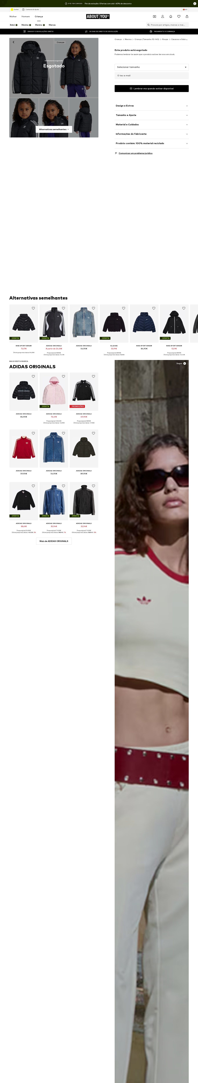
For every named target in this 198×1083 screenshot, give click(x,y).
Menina (128, 39)
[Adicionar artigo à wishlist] (33, 308)
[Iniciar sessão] (162, 16)
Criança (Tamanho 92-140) (147, 39)
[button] (152, 67)
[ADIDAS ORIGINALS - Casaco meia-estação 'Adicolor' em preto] (23, 117)
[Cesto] (187, 16)
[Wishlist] (179, 16)
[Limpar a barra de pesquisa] (186, 25)
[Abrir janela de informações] (194, 3)
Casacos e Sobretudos (181, 39)
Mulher (13, 16)
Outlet (16, 9)
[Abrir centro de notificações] (170, 16)
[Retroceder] (13, 42)
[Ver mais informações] (24, 354)
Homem (26, 16)
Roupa (165, 39)
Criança (39, 16)
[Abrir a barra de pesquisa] (148, 25)
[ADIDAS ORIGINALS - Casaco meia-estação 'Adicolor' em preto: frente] (31, 67)
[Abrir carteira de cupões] (154, 16)
